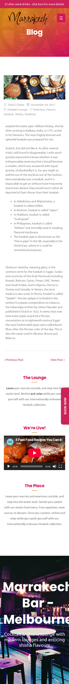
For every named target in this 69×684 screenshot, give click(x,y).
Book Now (65, 406)
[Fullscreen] (60, 466)
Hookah (9, 114)
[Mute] (54, 466)
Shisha (19, 114)
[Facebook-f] (29, 657)
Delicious (39, 109)
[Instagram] (40, 657)
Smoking (30, 114)
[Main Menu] (61, 18)
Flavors (51, 109)
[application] (34, 453)
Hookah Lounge (17, 109)
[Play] (8, 466)
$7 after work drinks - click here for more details (34, 4)
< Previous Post (13, 359)
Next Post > (58, 359)
